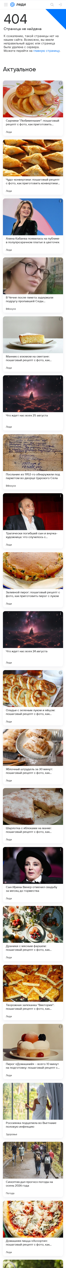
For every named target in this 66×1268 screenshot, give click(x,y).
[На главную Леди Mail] (20, 4)
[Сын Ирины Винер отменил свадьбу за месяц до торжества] (33, 874)
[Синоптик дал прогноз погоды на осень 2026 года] (33, 1169)
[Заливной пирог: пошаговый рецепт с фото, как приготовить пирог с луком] (33, 579)
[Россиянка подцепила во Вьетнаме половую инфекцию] (33, 1110)
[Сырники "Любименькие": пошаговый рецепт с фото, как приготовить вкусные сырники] (33, 108)
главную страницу (46, 51)
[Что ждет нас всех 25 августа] (33, 403)
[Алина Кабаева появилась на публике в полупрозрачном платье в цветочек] (33, 226)
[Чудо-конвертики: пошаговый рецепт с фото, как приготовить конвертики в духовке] (33, 167)
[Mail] (12, 4)
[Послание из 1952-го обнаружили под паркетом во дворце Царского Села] (33, 462)
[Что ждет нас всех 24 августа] (33, 638)
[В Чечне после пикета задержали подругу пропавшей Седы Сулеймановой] (33, 285)
